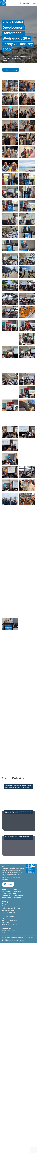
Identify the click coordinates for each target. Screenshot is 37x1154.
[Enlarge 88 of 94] (33, 692)
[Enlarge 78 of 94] (33, 598)
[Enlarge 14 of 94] (33, 162)
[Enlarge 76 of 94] (33, 575)
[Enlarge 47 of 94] (15, 389)
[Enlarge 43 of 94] (15, 362)
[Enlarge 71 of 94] (15, 549)
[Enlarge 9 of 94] (15, 135)
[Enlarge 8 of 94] (33, 122)
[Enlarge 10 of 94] (33, 135)
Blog (14, 893)
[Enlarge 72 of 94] (33, 549)
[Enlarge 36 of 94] (33, 309)
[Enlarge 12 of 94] (33, 149)
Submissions (6, 906)
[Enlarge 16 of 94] (33, 175)
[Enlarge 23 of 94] (15, 229)
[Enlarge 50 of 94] (33, 402)
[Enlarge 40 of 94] (33, 335)
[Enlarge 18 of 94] (33, 189)
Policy (4, 904)
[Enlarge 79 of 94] (15, 620)
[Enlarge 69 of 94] (15, 535)
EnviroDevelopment (8, 912)
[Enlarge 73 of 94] (15, 562)
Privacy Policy (6, 898)
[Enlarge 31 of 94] (15, 282)
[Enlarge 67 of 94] (15, 522)
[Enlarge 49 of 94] (15, 402)
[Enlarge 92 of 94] (33, 728)
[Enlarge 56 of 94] (33, 442)
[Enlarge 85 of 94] (15, 669)
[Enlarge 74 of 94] (33, 562)
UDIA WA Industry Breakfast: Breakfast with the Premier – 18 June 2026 (18, 811)
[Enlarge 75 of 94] (15, 575)
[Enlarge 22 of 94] (33, 215)
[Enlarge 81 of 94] (15, 633)
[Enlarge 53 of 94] (15, 429)
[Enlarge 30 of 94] (33, 269)
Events (4, 918)
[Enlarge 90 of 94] (33, 714)
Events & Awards (8, 916)
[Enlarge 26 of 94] (33, 242)
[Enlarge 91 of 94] (15, 728)
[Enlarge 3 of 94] (15, 95)
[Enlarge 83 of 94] (15, 647)
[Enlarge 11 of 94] (15, 149)
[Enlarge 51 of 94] (15, 415)
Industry (5, 902)
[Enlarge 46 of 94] (33, 375)
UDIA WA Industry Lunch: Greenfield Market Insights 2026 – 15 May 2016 (17, 837)
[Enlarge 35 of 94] (15, 309)
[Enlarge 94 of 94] (33, 750)
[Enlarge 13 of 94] (15, 162)
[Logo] (30, 868)
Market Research (8, 910)
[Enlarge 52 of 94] (33, 415)
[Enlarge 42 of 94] (33, 349)
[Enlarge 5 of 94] (15, 109)
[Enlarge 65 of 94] (15, 509)
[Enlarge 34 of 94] (33, 295)
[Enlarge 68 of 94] (33, 522)
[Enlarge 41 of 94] (15, 349)
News (15, 889)
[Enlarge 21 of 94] (15, 215)
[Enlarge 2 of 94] (33, 82)
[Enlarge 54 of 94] (33, 429)
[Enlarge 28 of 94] (33, 255)
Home (4, 56)
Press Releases (18, 896)
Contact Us (6, 896)
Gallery (9, 56)
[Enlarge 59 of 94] (15, 469)
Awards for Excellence (9, 920)
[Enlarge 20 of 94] (33, 202)
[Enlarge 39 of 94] (15, 335)
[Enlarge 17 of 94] (15, 189)
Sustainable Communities (11, 933)
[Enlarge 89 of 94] (15, 714)
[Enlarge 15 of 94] (15, 175)
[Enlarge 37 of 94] (15, 322)
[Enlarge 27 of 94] (15, 255)
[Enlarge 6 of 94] (33, 109)
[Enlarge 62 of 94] (33, 482)
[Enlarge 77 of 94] (15, 598)
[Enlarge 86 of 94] (33, 669)
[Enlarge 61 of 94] (15, 482)
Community (6, 929)
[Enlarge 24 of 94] (33, 229)
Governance (6, 893)
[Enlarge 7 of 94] (15, 122)
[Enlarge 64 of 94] (33, 495)
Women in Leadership (9, 925)
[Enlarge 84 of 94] (33, 647)
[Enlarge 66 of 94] (33, 509)
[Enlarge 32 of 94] (33, 282)
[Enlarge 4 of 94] (33, 95)
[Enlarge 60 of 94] (33, 469)
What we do (6, 891)
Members (27, 3)
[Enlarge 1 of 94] (15, 82)
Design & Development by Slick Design (13, 941)
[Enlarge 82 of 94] (33, 633)
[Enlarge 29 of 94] (15, 269)
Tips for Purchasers (8, 931)
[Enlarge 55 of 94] (15, 442)
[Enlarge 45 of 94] (15, 375)
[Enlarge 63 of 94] (15, 495)
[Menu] (34, 3)
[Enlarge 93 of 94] (15, 750)
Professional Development (11, 908)
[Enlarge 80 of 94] (33, 620)
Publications (17, 898)
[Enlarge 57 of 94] (15, 455)
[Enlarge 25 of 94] (15, 242)
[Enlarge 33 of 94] (15, 295)
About (4, 889)
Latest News (17, 891)
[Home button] (3, 3)
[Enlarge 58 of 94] (33, 455)
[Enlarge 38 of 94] (33, 322)
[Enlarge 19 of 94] (15, 202)
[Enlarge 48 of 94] (33, 389)
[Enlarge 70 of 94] (33, 535)
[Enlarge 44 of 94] (33, 362)
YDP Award (5, 923)
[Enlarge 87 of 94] (15, 692)
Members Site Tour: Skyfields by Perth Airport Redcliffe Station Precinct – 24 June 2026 (18, 786)
